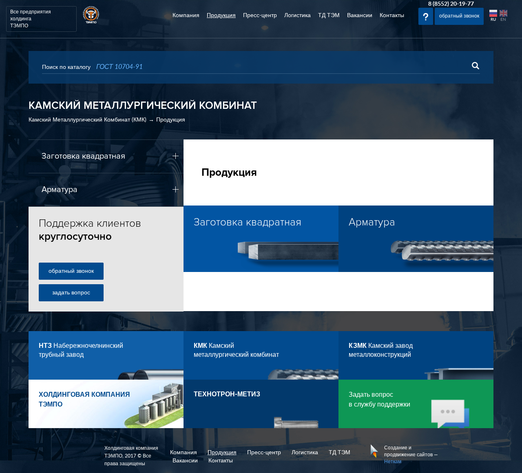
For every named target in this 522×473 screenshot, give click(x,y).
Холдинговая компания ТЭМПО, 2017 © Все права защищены (131, 456)
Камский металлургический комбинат (236, 350)
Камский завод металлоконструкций (381, 350)
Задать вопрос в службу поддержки (379, 399)
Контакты (392, 15)
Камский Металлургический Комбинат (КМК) (87, 120)
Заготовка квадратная (83, 156)
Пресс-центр (260, 15)
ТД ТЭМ (329, 15)
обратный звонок (71, 271)
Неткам (392, 461)
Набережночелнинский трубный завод (81, 350)
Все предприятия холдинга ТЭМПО (30, 18)
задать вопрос (71, 293)
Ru (493, 20)
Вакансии (359, 15)
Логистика (297, 15)
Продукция (221, 15)
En (503, 20)
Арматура (59, 190)
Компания (186, 15)
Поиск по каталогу (66, 67)
